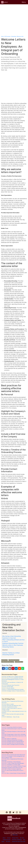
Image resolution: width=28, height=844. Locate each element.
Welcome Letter (20, 36)
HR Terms (8, 841)
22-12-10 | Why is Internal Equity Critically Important (13, 773)
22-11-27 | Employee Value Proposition (10, 685)
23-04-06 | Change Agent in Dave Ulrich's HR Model (13, 734)
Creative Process (6, 839)
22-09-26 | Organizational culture (9, 707)
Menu (24, 2)
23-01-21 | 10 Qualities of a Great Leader (11, 764)
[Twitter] (6, 668)
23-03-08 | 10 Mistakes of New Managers (11, 761)
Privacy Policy (15, 837)
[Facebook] (3, 668)
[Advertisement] (14, 20)
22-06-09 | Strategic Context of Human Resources (13, 690)
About (4, 837)
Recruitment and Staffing (7, 661)
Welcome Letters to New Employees (12, 645)
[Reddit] (19, 668)
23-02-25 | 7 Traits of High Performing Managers (13, 763)
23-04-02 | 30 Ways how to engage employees (12, 676)
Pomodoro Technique (17, 839)
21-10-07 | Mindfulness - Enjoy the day (10, 716)
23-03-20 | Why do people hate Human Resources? (13, 754)
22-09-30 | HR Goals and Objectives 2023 (11, 705)
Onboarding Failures (8, 647)
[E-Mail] (9, 668)
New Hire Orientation (14, 660)
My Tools (22, 837)
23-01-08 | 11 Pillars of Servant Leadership (11, 769)
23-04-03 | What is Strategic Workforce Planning (13, 744)
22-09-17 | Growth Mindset (8, 688)
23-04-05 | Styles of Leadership (9, 738)
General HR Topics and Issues (18, 841)
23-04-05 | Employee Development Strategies (12, 740)
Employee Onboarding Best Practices (12, 643)
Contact (9, 837)
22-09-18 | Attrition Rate (7, 686)
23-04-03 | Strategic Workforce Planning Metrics (13, 741)
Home (2, 36)
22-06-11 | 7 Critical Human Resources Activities (13, 689)
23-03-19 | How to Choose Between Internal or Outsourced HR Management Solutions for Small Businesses (12, 679)
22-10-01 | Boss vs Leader (8, 704)
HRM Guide (15, 834)
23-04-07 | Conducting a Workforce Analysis (12, 727)
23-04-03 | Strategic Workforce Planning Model (12, 743)
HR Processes (7, 36)
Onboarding (13, 36)
